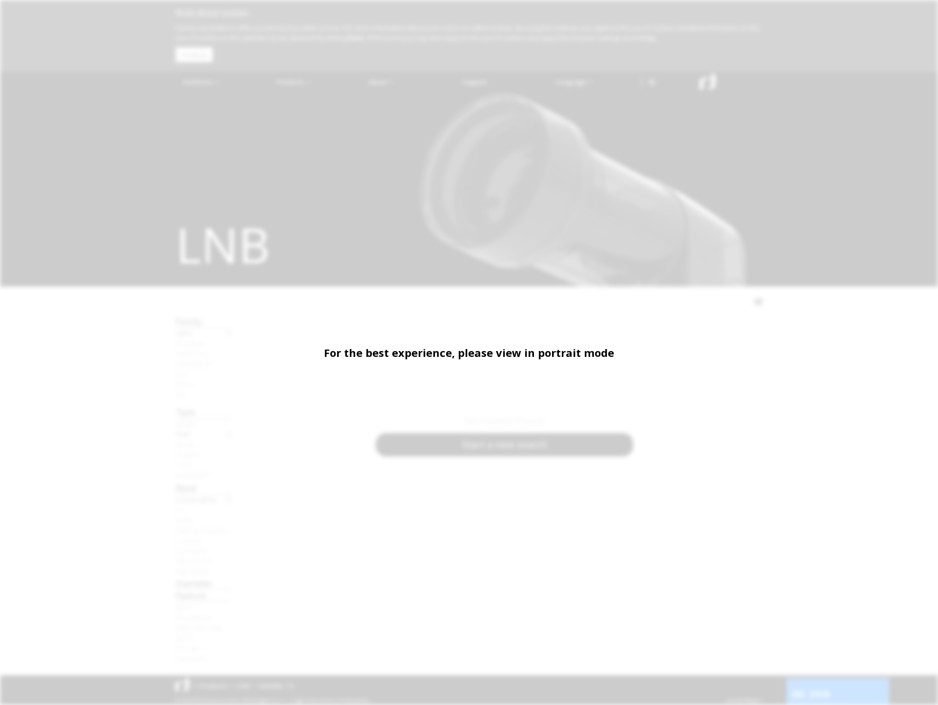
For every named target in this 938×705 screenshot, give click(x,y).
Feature (191, 595)
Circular (188, 648)
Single (185, 424)
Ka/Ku (185, 520)
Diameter (194, 583)
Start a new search (505, 444)
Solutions (198, 81)
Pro (182, 374)
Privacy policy (354, 700)
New (183, 607)
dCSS (184, 638)
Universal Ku (196, 499)
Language (571, 81)
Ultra (184, 333)
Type (185, 411)
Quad (185, 444)
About (379, 81)
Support (474, 81)
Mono (185, 384)
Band (186, 488)
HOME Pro (193, 353)
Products (291, 81)
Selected (190, 658)
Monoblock (194, 617)
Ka (180, 510)
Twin (183, 434)
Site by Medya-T (744, 700)
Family (189, 321)
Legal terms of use (314, 700)
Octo (184, 465)
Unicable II (194, 364)
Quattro (189, 454)
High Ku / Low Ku (203, 530)
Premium (191, 343)
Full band (191, 551)
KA (180, 394)
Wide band (194, 561)
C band (187, 540)
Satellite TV (276, 685)
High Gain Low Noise (204, 627)
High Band (192, 571)
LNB (243, 685)
